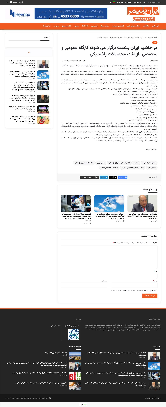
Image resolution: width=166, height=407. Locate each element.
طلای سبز (151, 167)
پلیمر (135, 162)
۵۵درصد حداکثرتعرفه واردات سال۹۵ (56, 353)
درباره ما (56, 26)
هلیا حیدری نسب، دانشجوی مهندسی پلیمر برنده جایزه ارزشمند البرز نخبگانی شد (22, 107)
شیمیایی (100, 162)
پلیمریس (94, 26)
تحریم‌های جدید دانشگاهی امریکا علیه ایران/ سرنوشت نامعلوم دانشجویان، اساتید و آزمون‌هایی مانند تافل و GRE (22, 119)
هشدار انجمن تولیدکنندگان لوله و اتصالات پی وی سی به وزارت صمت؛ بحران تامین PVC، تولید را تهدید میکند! (142, 216)
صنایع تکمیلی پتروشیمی (83, 162)
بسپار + (76, 26)
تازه (29, 52)
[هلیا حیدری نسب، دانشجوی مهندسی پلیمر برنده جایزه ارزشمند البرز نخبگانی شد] (43, 109)
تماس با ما (46, 26)
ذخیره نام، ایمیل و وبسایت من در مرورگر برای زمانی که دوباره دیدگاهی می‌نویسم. (133, 291)
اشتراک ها (120, 2)
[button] (45, 18)
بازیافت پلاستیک (148, 162)
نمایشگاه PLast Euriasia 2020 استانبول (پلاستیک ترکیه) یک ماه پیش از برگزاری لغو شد (39, 373)
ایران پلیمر (155, 26)
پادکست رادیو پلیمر (133, 26)
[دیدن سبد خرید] (10, 2)
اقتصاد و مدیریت (118, 26)
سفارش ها (128, 2)
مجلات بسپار (137, 2)
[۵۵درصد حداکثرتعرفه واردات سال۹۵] (75, 356)
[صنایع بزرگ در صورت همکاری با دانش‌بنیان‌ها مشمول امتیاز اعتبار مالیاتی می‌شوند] (75, 386)
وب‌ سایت (104, 281)
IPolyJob (85, 26)
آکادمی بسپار (66, 26)
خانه (144, 2)
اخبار (150, 37)
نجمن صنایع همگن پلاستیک (132, 167)
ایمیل (155, 281)
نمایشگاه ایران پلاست (109, 167)
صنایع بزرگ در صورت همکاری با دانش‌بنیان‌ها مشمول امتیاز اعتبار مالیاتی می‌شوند (41, 383)
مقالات (146, 26)
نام (156, 271)
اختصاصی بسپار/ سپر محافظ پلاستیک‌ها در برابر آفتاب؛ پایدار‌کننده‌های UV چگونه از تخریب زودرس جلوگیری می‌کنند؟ (110, 216)
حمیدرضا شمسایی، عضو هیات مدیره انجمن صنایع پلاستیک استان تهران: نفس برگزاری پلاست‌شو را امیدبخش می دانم (22, 98)
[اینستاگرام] (50, 398)
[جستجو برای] (7, 2)
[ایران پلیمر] (140, 14)
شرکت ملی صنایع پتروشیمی (119, 162)
